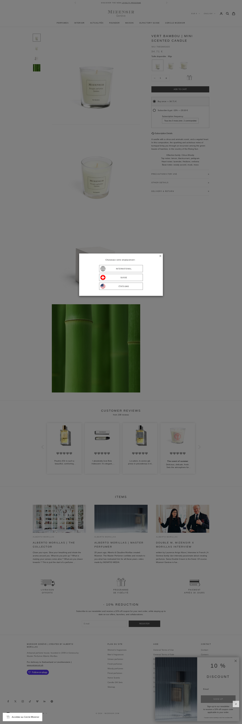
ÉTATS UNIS (124, 286)
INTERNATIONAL (124, 268)
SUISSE (123, 277)
